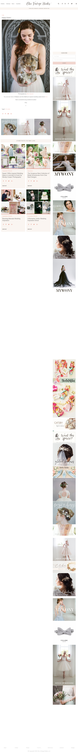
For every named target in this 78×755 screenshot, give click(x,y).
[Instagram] (65, 3)
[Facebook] (62, 3)
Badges (73, 747)
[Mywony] (64, 165)
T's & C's (39, 747)
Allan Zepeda (30, 94)
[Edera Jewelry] (64, 206)
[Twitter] (71, 3)
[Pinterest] (68, 3)
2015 (6, 109)
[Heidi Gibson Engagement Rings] (64, 424)
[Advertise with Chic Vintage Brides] (64, 71)
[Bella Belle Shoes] (64, 472)
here (46, 96)
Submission (50, 747)
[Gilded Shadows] (64, 247)
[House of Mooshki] (64, 88)
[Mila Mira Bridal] (64, 695)
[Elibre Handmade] (64, 567)
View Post (4, 185)
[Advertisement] (64, 41)
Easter (9, 109)
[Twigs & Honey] (9, 127)
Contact (16, 747)
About (5, 747)
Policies (27, 747)
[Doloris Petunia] (42, 127)
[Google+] (11, 114)
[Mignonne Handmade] (64, 147)
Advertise (62, 747)
